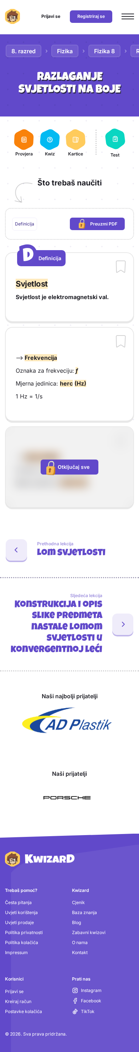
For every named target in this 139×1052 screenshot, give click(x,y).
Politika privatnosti (24, 932)
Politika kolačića (21, 942)
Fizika (65, 51)
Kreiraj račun (18, 1001)
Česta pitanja (18, 902)
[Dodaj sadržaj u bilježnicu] (120, 267)
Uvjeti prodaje (19, 922)
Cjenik (78, 902)
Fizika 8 (104, 51)
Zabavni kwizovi (88, 932)
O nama (80, 942)
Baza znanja (84, 912)
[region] (69, 224)
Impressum (16, 952)
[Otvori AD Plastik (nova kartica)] (67, 720)
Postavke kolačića (23, 1011)
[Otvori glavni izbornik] (128, 16)
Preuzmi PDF (107, 225)
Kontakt (80, 952)
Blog (76, 922)
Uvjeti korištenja (21, 912)
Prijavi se (14, 991)
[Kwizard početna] (12, 16)
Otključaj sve (73, 467)
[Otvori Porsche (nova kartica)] (67, 797)
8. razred (23, 51)
